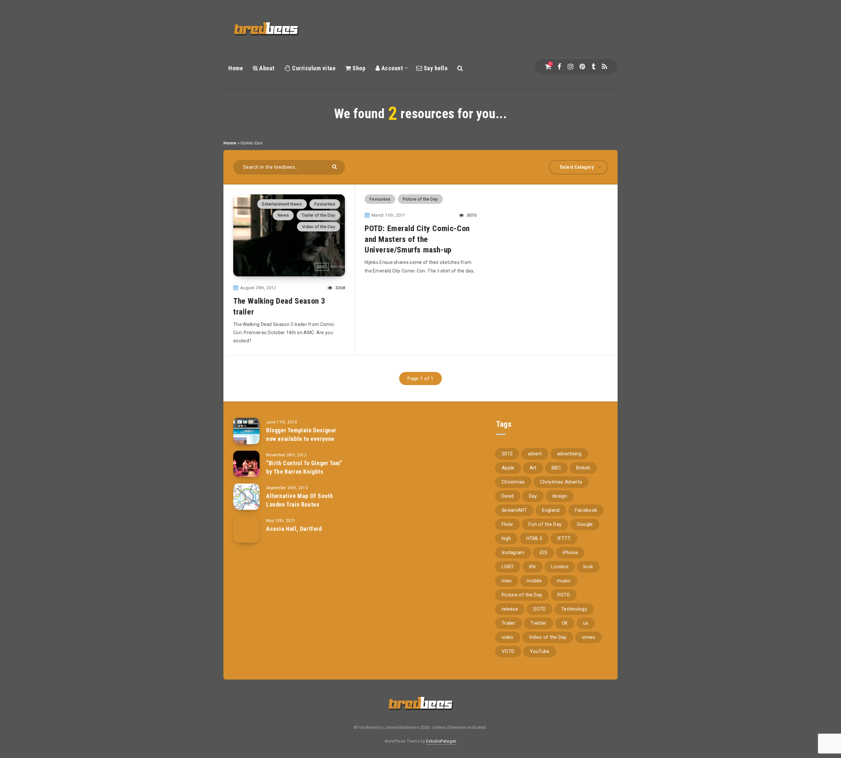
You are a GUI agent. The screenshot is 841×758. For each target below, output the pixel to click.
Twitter (538, 623)
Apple (508, 468)
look (588, 567)
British (583, 468)
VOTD (508, 651)
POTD (563, 595)
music (564, 581)
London (559, 567)
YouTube (540, 651)
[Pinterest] (582, 67)
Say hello (434, 68)
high (506, 538)
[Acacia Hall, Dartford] (246, 529)
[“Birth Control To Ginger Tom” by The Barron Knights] (246, 464)
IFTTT (564, 538)
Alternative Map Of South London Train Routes (299, 500)
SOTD (539, 609)
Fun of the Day (545, 524)
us (586, 623)
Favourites (324, 204)
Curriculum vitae (313, 68)
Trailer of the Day (318, 215)
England (550, 510)
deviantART (514, 510)
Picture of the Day (420, 199)
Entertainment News (282, 204)
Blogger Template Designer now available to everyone (301, 434)
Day (533, 496)
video (508, 637)
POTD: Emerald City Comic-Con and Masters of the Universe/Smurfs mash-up (417, 239)
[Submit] (335, 166)
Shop (358, 68)
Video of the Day (318, 226)
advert (535, 454)
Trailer (508, 623)
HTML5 (534, 538)
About (266, 68)
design (559, 496)
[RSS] (604, 67)
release (510, 609)
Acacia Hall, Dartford (294, 528)
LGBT (508, 567)
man (506, 581)
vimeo (589, 637)
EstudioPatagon (441, 741)
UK (565, 623)
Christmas (513, 482)
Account (391, 68)
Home (235, 68)
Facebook (586, 510)
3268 (339, 287)
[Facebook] (559, 67)
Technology (574, 609)
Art (533, 468)
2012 (507, 454)
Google (585, 524)
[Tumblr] (593, 67)
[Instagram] (570, 67)
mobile (534, 581)
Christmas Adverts (561, 482)
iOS (543, 552)
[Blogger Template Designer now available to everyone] (246, 431)
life (532, 567)
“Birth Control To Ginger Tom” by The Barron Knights (304, 467)
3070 (471, 215)
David (508, 496)
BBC (556, 468)
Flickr (507, 524)
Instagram (513, 552)
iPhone (570, 552)
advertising (569, 454)
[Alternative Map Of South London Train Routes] (246, 497)
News (283, 215)
